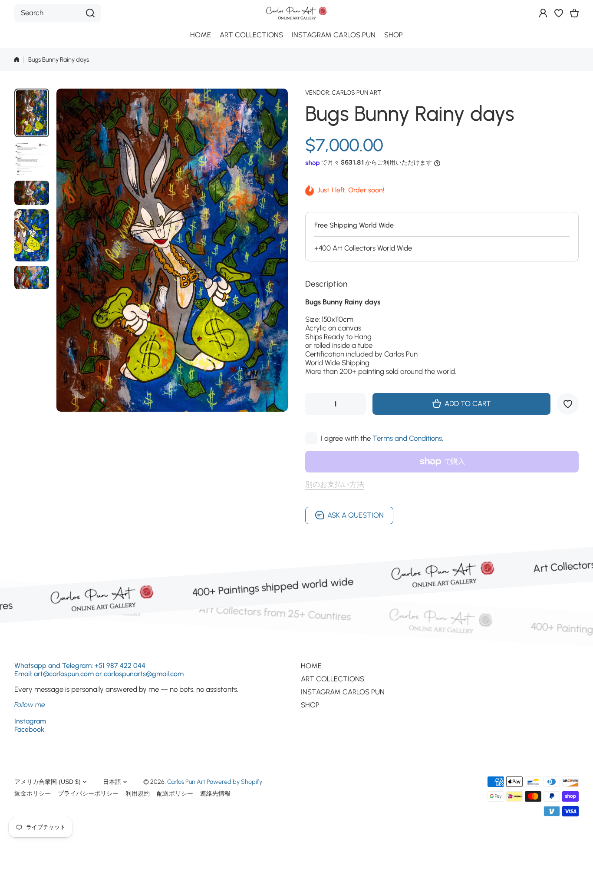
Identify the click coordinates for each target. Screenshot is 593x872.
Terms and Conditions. (407, 438)
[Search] (90, 13)
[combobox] (57, 13)
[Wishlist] (558, 13)
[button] (574, 13)
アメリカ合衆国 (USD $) (47, 781)
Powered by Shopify (234, 782)
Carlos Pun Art (356, 92)
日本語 (112, 781)
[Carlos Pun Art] (296, 12)
